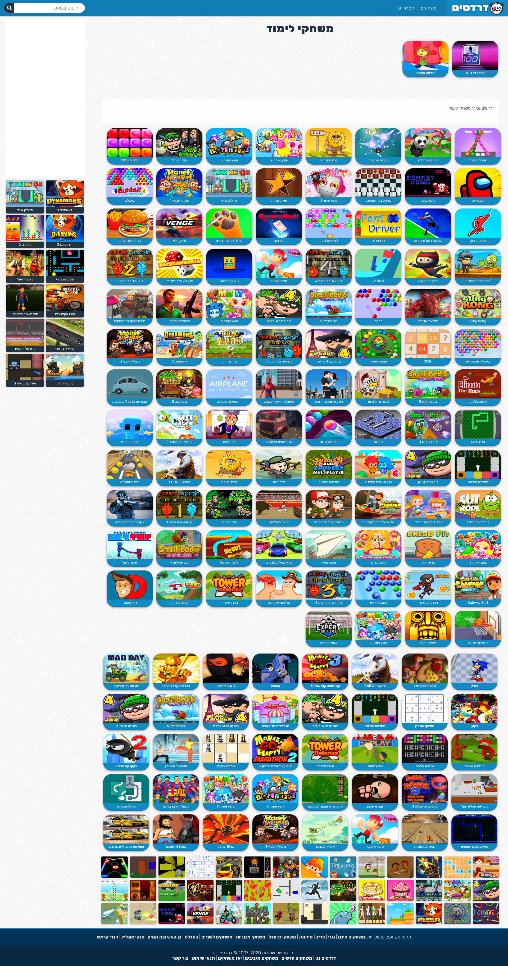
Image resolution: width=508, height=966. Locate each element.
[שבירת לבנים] (425, 748)
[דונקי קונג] (428, 182)
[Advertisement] (45, 98)
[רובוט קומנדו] (143, 923)
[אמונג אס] (478, 182)
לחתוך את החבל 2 (179, 442)
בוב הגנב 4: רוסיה (279, 321)
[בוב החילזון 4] (428, 424)
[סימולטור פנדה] (428, 142)
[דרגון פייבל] (200, 900)
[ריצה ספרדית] (279, 504)
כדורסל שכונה (478, 643)
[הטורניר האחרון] (176, 748)
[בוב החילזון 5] (428, 383)
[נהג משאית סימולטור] (279, 424)
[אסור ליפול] (130, 544)
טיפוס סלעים (478, 401)
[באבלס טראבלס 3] (425, 788)
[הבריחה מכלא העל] (474, 788)
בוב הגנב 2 (229, 522)
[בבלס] (378, 303)
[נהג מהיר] (378, 223)
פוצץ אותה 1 (328, 200)
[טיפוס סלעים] (478, 383)
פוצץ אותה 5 (478, 562)
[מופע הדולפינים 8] (343, 923)
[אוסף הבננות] (325, 828)
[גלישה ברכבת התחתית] (378, 504)
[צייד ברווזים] (229, 343)
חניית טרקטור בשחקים (129, 321)
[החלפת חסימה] (478, 464)
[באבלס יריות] (378, 585)
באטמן (275, 686)
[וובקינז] (457, 900)
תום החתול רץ (129, 482)
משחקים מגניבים (261, 958)
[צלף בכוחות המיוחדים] (130, 504)
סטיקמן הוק (478, 241)
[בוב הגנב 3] (343, 900)
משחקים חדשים (297, 958)
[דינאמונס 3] (64, 240)
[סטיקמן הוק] (478, 223)
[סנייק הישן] (478, 424)
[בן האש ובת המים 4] (329, 263)
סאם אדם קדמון (425, 686)
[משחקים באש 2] (24, 379)
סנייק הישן (478, 442)
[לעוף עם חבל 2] (126, 748)
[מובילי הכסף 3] (130, 343)
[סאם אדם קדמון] (425, 668)
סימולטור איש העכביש (279, 401)
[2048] (428, 343)
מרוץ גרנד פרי (64, 349)
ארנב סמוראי (179, 603)
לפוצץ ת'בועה (328, 241)
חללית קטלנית (378, 160)
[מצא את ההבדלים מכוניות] (130, 383)
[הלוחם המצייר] (130, 424)
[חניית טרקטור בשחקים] (130, 303)
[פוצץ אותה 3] (229, 142)
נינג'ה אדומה (225, 686)
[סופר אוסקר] (279, 263)
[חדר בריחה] (143, 876)
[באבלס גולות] (329, 424)
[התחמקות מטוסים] (229, 383)
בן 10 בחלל (226, 847)
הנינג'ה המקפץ (428, 281)
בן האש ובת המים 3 (328, 603)
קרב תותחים (65, 383)
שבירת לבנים (425, 766)
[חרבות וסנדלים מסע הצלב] (286, 876)
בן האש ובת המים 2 (129, 281)
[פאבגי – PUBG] (179, 464)
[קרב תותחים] (64, 379)
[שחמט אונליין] (226, 748)
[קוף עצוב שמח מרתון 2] (275, 748)
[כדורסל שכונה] (478, 625)
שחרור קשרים (477, 160)
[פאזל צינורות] (126, 788)
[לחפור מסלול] (229, 544)
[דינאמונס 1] (429, 923)
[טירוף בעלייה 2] (229, 923)
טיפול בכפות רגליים (229, 241)
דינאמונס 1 (64, 210)
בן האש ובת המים (165, 937)
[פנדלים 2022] (171, 900)
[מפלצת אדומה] (428, 303)
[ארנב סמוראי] (179, 585)
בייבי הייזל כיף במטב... (428, 522)
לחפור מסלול (229, 562)
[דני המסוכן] (130, 585)
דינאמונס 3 (64, 245)
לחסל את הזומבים (478, 281)
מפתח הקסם (425, 73)
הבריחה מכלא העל (474, 806)
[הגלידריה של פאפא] (275, 708)
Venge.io (179, 241)
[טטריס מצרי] (143, 900)
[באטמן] (275, 668)
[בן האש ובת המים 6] (378, 464)
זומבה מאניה (378, 361)
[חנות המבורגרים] (130, 223)
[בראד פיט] (428, 544)
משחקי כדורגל (282, 937)
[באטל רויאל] (24, 275)
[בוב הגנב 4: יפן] (428, 464)
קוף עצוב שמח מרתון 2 (275, 766)
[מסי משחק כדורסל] (24, 310)
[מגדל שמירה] (229, 585)
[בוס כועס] (229, 424)
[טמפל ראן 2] (428, 625)
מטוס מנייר (328, 562)
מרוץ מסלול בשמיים (279, 562)
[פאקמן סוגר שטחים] (474, 828)
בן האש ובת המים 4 (328, 281)
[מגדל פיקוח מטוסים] (114, 923)
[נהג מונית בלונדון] (229, 876)
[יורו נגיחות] (375, 748)
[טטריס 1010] (130, 142)
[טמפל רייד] (429, 876)
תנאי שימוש (203, 958)
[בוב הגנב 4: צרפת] (329, 343)
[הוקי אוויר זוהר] (114, 876)
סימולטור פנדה (428, 160)
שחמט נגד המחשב (378, 200)
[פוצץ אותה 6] (229, 303)
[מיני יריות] (279, 464)
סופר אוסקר (279, 281)
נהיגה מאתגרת (425, 847)
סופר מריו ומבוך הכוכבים (325, 806)
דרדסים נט (485, 108)
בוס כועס (229, 442)
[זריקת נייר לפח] (343, 876)
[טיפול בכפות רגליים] (229, 223)
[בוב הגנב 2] (229, 504)
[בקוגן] (474, 708)
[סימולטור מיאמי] (179, 303)
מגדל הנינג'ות (428, 603)
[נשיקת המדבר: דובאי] (329, 383)
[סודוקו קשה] (200, 876)
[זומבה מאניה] (378, 343)
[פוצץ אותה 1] (329, 182)
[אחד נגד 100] (475, 55)
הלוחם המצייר (129, 442)
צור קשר (180, 958)
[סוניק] (474, 668)
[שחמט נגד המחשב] (378, 182)
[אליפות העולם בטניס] (428, 223)
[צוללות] (378, 424)
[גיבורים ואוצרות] (378, 383)
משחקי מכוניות (250, 937)
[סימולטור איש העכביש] (279, 383)
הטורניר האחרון (176, 766)
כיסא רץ (378, 281)
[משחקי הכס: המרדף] (314, 900)
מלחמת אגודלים (279, 603)
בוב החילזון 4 (428, 442)
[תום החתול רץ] (130, 464)
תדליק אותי (229, 200)
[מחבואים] (257, 900)
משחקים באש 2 (25, 383)
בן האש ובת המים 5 (279, 361)
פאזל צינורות (126, 806)
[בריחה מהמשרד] (314, 923)
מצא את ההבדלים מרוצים (126, 847)
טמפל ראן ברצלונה (176, 806)
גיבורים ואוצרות (378, 401)
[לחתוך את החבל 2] (179, 424)
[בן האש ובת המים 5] (279, 343)
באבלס (130, 200)
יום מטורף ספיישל (126, 686)
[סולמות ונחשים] (329, 464)
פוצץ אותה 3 (229, 160)
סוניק (474, 686)
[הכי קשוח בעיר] (286, 923)
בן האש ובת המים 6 (378, 482)
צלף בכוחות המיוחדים (129, 522)
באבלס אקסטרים (478, 361)
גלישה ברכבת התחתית (378, 522)
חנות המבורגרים (130, 241)
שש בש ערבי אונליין (179, 281)
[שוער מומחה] (329, 625)
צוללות (378, 442)
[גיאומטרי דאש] (229, 263)
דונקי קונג (428, 200)
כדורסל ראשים (25, 349)
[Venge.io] (179, 223)
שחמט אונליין (225, 766)
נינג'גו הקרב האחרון (176, 686)
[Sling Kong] (478, 303)
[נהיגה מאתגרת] (425, 828)
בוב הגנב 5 (179, 401)
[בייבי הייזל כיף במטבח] (428, 504)
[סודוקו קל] (457, 876)
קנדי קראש (107, 937)
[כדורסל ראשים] (24, 344)
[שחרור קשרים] (478, 142)
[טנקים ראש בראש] (286, 900)
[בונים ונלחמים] (474, 748)
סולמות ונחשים (329, 482)
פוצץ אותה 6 (229, 321)
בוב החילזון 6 (329, 321)
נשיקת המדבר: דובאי (328, 401)
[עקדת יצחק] (375, 788)
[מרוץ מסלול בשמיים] (279, 544)
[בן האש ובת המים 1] (179, 504)
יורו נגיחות (375, 766)
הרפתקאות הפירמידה (329, 522)
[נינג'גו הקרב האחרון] (176, 668)
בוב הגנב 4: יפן (428, 482)
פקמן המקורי (65, 279)
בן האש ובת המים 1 (179, 522)
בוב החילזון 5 (428, 401)
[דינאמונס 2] (179, 343)
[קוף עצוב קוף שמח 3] (325, 668)
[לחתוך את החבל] (478, 504)
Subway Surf (478, 603)
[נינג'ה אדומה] (226, 668)
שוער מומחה (328, 643)
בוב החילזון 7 (179, 562)
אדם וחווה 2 (328, 160)
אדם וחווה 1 (229, 482)
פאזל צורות (279, 200)
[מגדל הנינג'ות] (428, 585)
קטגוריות (405, 8)
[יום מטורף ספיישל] (126, 668)
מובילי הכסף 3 (130, 361)
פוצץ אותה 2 (279, 160)
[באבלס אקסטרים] (478, 343)
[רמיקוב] (279, 223)
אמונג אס (477, 200)
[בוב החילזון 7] (179, 544)
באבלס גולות (329, 442)
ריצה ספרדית (279, 522)
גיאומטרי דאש (229, 281)
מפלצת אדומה (428, 321)
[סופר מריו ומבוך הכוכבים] (325, 788)
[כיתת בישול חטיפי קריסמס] (486, 876)
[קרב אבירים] (400, 876)
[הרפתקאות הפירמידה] (329, 504)
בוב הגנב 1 (179, 160)
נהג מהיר (378, 241)
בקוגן (474, 726)
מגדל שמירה (229, 603)
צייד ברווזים (229, 361)
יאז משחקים (230, 958)
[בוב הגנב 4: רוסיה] (279, 303)
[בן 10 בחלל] (226, 828)
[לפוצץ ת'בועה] (329, 223)
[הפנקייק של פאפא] (372, 900)
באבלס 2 (25, 245)
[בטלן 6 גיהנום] (176, 828)
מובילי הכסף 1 (179, 200)
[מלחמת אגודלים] (279, 585)
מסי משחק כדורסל (25, 314)
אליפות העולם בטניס (428, 241)
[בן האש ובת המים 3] (329, 585)
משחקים (429, 8)
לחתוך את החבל (477, 522)
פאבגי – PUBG (179, 482)
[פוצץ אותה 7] (378, 625)
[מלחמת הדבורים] (114, 900)
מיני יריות (279, 482)
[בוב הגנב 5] (179, 383)
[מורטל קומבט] (429, 900)
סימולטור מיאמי (179, 321)
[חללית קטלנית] (378, 142)
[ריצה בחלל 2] (171, 876)
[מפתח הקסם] (425, 55)
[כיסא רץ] (378, 263)
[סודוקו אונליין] (425, 708)
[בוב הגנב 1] (179, 142)
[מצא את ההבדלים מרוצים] (126, 828)
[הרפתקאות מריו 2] (400, 923)
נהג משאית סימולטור (279, 442)
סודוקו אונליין (424, 726)
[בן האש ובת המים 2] (130, 263)
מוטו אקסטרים (65, 314)
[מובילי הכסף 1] (179, 182)
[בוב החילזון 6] (329, 303)
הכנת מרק (378, 562)
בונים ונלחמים (474, 766)
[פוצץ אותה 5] (478, 544)
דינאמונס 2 (179, 361)
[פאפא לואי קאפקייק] (400, 900)
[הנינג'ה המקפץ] (428, 263)
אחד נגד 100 (475, 73)
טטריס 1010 (129, 160)
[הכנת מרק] (378, 544)
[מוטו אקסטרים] (64, 310)
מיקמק (306, 937)
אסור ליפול (129, 562)
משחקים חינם (351, 937)
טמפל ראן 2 (428, 643)
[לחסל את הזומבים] (478, 263)
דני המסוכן (130, 603)
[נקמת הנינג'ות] (372, 923)
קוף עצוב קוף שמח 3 (325, 686)
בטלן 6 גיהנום (176, 847)
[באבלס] (130, 182)
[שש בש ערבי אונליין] (179, 263)
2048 (428, 361)
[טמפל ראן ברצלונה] (176, 788)
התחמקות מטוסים (229, 401)
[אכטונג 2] (486, 923)
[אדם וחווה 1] (229, 464)
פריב (320, 937)
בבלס (378, 321)
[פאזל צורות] (279, 182)
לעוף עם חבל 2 (126, 766)
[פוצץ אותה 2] (279, 142)
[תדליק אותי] (229, 182)
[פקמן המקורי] (64, 275)
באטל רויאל (25, 279)
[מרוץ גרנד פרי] (64, 344)
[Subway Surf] (478, 585)
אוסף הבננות (325, 847)
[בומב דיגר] (257, 876)
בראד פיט (428, 562)
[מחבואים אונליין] (314, 876)
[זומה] (457, 923)
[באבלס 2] (24, 240)
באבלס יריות (378, 603)
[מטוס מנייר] (329, 544)
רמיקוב (279, 241)
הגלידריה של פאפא (275, 726)
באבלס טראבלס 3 (424, 806)
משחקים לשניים (217, 937)
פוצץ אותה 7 (378, 643)
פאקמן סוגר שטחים (474, 847)
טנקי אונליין (132, 937)
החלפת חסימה (478, 482)
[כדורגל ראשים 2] (372, 876)
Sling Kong (477, 321)
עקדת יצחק (375, 806)
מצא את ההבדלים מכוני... (129, 401)
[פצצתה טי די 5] (257, 923)
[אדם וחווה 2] (329, 142)
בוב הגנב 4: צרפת (328, 361)
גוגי (331, 937)
